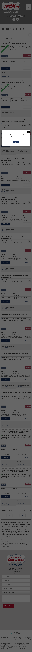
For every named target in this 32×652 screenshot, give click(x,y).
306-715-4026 (4, 191)
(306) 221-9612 (20, 386)
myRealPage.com (16, 634)
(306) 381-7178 (4, 386)
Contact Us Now (8, 606)
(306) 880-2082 (5, 152)
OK (16, 142)
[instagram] (18, 19)
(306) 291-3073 (4, 230)
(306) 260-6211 (4, 464)
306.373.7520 (12, 16)
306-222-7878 (4, 75)
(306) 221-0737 (20, 152)
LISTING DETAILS (5, 68)
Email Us (22, 16)
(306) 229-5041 (4, 269)
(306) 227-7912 (4, 425)
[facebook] (14, 19)
